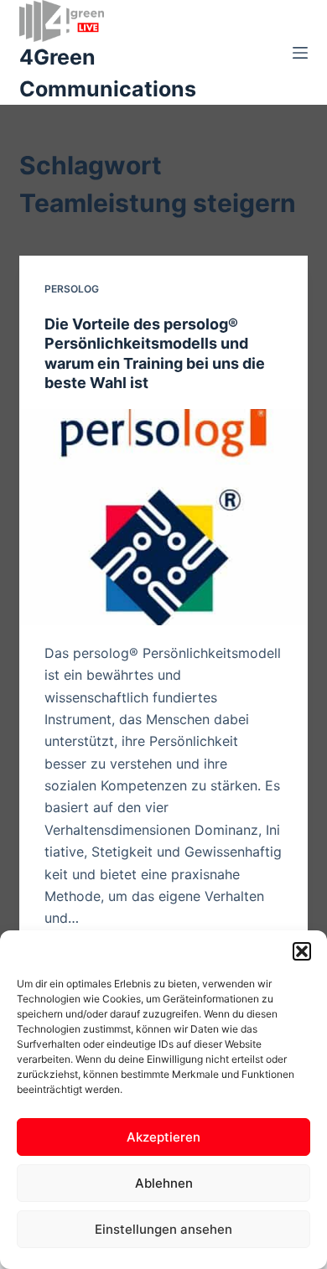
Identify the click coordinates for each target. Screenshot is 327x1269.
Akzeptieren (163, 1137)
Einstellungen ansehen (163, 1229)
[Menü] (300, 52)
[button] (301, 951)
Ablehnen (164, 1183)
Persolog (71, 288)
